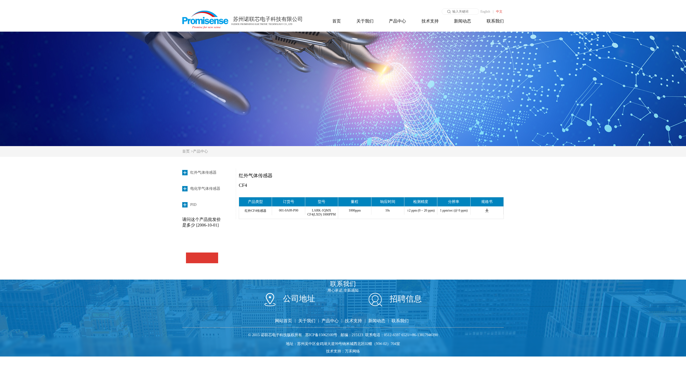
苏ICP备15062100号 (321, 335)
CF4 (243, 185)
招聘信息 (404, 298)
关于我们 (365, 21)
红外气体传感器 (256, 175)
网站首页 (283, 320)
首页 (336, 21)
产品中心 (397, 21)
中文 (499, 11)
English (485, 11)
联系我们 (495, 21)
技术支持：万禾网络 (343, 351)
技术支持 (430, 21)
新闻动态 (462, 21)
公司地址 (298, 298)
